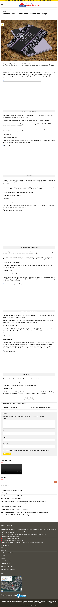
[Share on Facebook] (25, 398)
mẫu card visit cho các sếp (34, 65)
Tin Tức (4, 11)
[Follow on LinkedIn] (12, 595)
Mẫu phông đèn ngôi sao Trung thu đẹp (10, 493)
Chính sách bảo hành (6, 563)
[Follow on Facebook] (2, 595)
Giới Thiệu (3, 550)
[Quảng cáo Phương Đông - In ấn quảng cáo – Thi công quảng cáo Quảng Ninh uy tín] (29, 4)
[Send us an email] (7, 595)
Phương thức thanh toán (7, 566)
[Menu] (2, 4)
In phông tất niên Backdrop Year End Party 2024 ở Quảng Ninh (16, 515)
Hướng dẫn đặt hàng (6, 561)
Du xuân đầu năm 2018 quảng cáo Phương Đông (43, 407)
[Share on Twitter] (28, 398)
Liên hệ (3, 558)
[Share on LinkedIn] (33, 398)
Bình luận (5, 418)
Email (4, 437)
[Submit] (55, 482)
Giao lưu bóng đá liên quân (10, 407)
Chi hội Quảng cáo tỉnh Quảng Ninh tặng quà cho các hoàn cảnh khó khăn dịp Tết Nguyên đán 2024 (25, 512)
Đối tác (3, 555)
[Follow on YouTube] (15, 595)
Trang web (5, 444)
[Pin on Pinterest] (30, 398)
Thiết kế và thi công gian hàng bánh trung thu (12, 495)
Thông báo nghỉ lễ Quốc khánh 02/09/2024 (11, 490)
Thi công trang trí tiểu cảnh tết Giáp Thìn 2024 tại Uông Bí (15, 509)
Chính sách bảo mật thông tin (8, 569)
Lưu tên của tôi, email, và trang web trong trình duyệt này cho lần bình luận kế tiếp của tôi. (27, 450)
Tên (4, 431)
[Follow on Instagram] (5, 595)
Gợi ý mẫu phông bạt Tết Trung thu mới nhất (11, 498)
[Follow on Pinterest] (10, 595)
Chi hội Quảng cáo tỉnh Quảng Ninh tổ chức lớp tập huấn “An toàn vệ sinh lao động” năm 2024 (23, 501)
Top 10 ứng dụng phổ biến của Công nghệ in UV (12, 506)
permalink (24, 403)
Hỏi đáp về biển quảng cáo (7, 552)
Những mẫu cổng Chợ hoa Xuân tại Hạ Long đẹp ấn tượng (15, 504)
